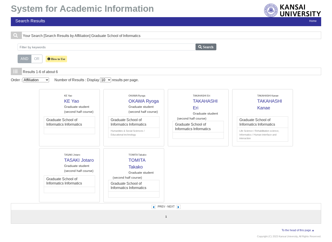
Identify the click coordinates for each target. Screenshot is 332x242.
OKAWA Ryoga (144, 101)
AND (24, 59)
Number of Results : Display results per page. (96, 80)
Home (313, 21)
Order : (17, 80)
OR (37, 59)
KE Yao (71, 101)
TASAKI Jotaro (79, 160)
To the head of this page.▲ (298, 230)
